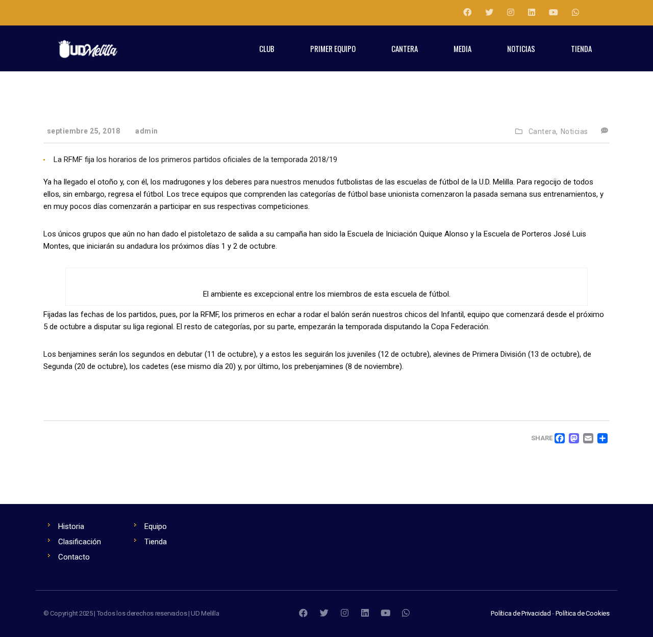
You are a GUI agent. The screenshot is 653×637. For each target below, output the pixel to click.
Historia (71, 526)
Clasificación (79, 541)
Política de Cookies (583, 613)
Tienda (155, 541)
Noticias (574, 131)
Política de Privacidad (521, 613)
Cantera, (543, 131)
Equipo (155, 526)
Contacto (74, 557)
